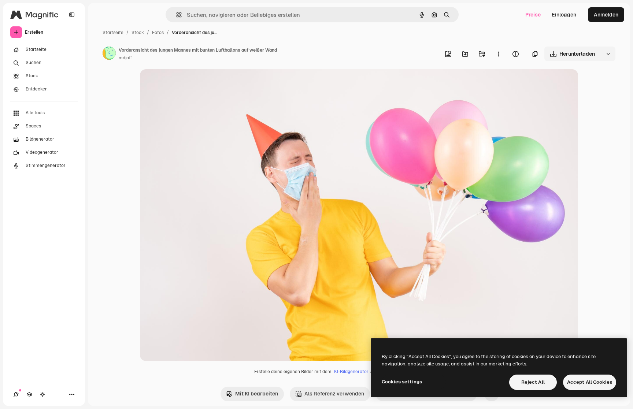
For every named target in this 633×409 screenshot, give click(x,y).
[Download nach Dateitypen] (608, 54)
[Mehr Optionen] (498, 54)
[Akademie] (29, 394)
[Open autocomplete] (176, 15)
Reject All (533, 382)
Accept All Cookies (589, 382)
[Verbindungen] (16, 394)
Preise (533, 14)
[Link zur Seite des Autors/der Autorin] (109, 54)
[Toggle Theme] (42, 394)
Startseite (113, 33)
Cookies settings (402, 382)
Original (187, 83)
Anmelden (606, 14)
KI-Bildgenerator (351, 372)
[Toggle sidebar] (72, 15)
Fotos (158, 33)
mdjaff (125, 58)
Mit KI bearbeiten (256, 393)
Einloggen (564, 14)
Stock (138, 33)
